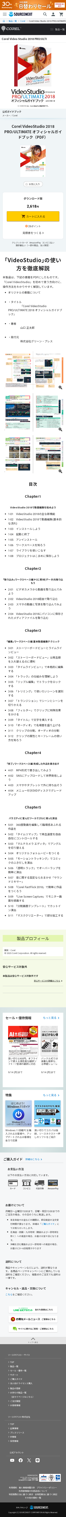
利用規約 (13, 1487)
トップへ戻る (33, 1342)
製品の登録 (15, 1388)
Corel (22, 20)
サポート (14, 1374)
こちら (9, 1294)
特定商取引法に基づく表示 (21, 1494)
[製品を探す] (45, 14)
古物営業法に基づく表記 (46, 1494)
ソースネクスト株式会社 (19, 1416)
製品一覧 (13, 20)
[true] (33, 233)
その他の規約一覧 (33, 1497)
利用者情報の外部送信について (33, 1490)
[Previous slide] (9, 1054)
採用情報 (14, 1440)
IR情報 (13, 1436)
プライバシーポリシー (47, 1487)
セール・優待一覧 (18, 1370)
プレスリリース (17, 1432)
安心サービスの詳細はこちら (47, 980)
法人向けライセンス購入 (21, 1383)
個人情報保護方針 (27, 1487)
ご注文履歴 (15, 1401)
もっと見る (50, 1018)
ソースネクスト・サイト (19, 1354)
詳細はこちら (32, 1159)
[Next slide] (57, 1054)
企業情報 (14, 1428)
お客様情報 (15, 1405)
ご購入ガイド (48, 1223)
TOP (4, 21)
